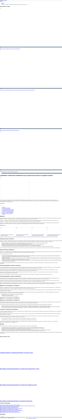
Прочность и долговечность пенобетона (7, 212)
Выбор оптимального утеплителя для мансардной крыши (9, 171)
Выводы (4, 214)
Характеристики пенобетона (6, 208)
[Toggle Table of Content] (0, 205)
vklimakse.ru (30, 418)
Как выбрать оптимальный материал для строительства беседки (16, 401)
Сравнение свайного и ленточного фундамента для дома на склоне (16, 352)
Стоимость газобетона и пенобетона (7, 213)
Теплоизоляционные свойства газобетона (8, 209)
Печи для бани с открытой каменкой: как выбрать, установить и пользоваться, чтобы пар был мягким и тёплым (17, 405)
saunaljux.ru (34, 418)
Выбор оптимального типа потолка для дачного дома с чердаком (10, 412)
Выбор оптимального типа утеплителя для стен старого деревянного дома (11, 410)
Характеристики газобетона (6, 207)
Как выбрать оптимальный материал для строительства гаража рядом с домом (19, 368)
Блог (0, 88)
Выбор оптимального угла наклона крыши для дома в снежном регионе (11, 408)
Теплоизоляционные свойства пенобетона (8, 210)
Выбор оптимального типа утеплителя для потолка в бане (9, 411)
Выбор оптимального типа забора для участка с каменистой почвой (10, 409)
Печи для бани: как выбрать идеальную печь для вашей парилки (10, 48)
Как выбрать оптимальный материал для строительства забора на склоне (18, 384)
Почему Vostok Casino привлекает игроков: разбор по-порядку (9, 130)
